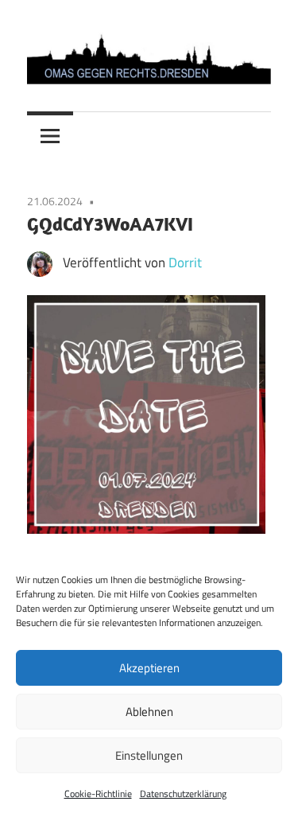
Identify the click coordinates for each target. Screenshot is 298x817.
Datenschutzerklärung (183, 793)
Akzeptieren (149, 668)
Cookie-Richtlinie (98, 793)
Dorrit (185, 262)
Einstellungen (149, 755)
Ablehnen (149, 711)
